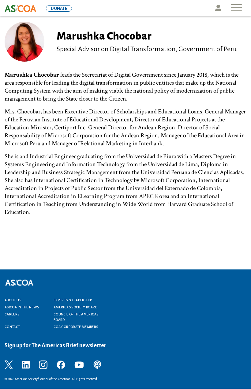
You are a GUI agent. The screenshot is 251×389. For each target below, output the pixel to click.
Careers (12, 314)
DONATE (59, 8)
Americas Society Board (75, 307)
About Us (13, 300)
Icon (218, 8)
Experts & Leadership (73, 300)
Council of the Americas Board (76, 317)
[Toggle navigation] (236, 8)
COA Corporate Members (76, 327)
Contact (12, 327)
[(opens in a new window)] (9, 364)
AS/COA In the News (22, 307)
